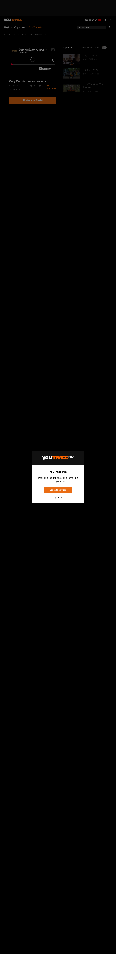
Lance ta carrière (58, 490)
